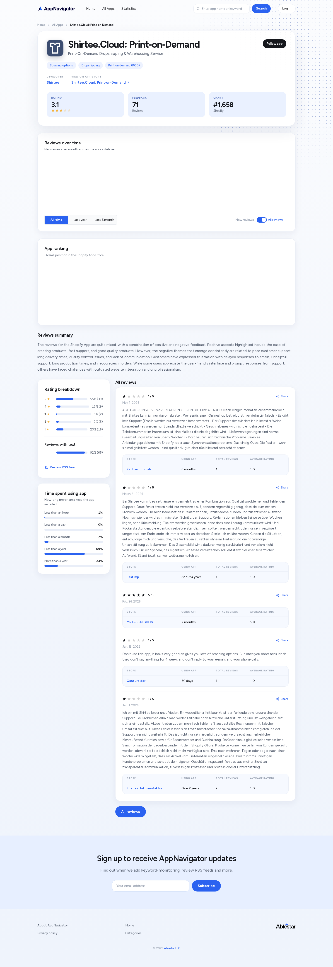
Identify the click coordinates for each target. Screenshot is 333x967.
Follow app (274, 44)
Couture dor (136, 681)
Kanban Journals (139, 469)
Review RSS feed (63, 467)
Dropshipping (91, 65)
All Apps (108, 9)
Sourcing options (61, 65)
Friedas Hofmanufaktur (144, 788)
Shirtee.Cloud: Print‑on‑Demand (98, 82)
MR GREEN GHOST (141, 622)
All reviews (275, 220)
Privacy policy (47, 933)
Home (90, 9)
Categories (133, 933)
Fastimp (133, 577)
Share (285, 396)
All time (57, 220)
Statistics (128, 9)
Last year (80, 220)
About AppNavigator (52, 925)
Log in (286, 8)
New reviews (244, 220)
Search (261, 8)
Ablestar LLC (172, 948)
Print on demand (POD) (124, 65)
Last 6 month (104, 220)
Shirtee (53, 82)
